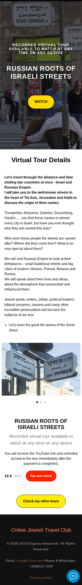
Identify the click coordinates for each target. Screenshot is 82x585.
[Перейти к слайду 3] (45, 402)
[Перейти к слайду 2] (41, 402)
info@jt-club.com (30, 560)
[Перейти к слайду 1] (37, 402)
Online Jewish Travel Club (41, 530)
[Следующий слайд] (78, 369)
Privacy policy (41, 578)
